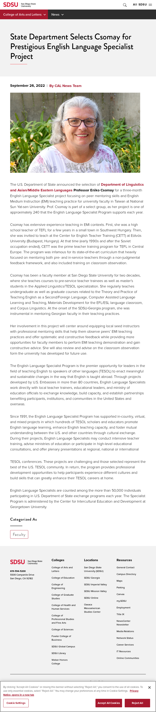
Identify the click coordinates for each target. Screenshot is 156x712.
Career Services (125, 644)
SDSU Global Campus (63, 646)
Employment (123, 607)
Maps (119, 580)
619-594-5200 (18, 571)
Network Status (125, 638)
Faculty (19, 534)
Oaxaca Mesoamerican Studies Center (92, 608)
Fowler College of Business (61, 637)
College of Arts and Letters (22, 14)
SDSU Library (59, 653)
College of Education (63, 577)
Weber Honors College (60, 661)
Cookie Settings (15, 703)
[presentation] (57, 560)
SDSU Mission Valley (95, 591)
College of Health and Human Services (64, 606)
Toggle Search (124, 5)
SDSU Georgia (92, 577)
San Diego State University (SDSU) (93, 569)
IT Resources (124, 651)
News (55, 14)
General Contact (125, 567)
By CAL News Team (65, 85)
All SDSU (140, 4)
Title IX (120, 614)
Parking (121, 587)
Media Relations (125, 631)
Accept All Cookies (109, 703)
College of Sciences (63, 629)
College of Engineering (58, 586)
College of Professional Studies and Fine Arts (63, 619)
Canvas (121, 594)
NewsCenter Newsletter (123, 622)
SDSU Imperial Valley (95, 584)
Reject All (137, 703)
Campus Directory (126, 574)
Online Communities (128, 658)
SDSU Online (91, 597)
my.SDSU (122, 601)
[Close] (149, 687)
